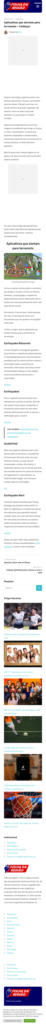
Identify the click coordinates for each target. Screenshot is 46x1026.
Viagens (10, 952)
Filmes (10, 931)
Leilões (10, 938)
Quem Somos (12, 853)
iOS (5, 488)
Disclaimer (11, 842)
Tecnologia (11, 949)
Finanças (10, 935)
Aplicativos (19, 19)
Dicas (9, 921)
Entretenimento (13, 924)
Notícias (10, 942)
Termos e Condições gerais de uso (21, 856)
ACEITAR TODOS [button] (29, 1021)
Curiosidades (12, 917)
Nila (20, 32)
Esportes (10, 928)
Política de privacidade (13, 1001)
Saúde (9, 945)
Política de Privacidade (16, 849)
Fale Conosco (12, 846)
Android (7, 384)
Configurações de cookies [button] (12, 1021)
